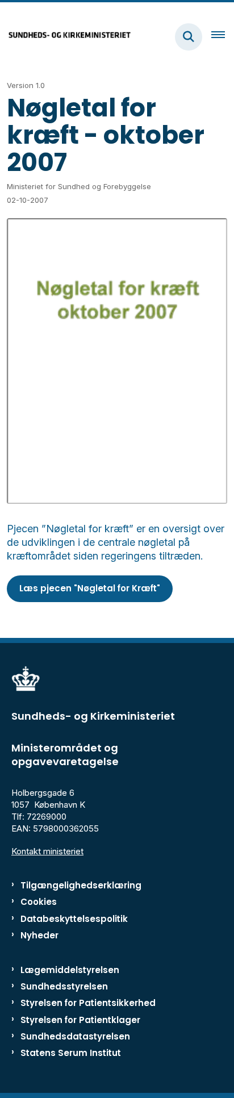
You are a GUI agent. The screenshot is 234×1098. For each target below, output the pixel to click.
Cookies (38, 902)
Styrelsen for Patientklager (80, 1020)
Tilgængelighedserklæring (80, 885)
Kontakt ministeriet (47, 851)
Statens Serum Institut (70, 1053)
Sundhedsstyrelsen (64, 986)
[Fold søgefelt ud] (188, 37)
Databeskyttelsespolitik (74, 919)
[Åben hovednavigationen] (222, 36)
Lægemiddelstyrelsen (69, 970)
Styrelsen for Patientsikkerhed (88, 1003)
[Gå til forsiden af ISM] (66, 36)
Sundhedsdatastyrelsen (75, 1036)
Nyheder (39, 935)
